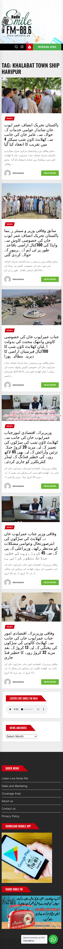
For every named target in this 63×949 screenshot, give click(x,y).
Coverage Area (11, 793)
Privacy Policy (10, 816)
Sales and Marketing (14, 786)
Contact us (8, 808)
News (10, 118)
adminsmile (18, 173)
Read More (50, 173)
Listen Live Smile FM (15, 778)
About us (7, 801)
